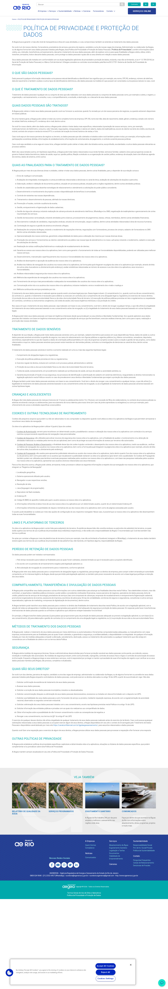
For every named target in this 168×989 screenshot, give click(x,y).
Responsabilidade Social (142, 845)
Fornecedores (98, 11)
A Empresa (90, 841)
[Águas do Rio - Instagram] (64, 865)
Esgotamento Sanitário (118, 848)
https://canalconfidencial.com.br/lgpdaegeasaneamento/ (75, 725)
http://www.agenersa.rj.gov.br (126, 876)
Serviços (113, 841)
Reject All (105, 972)
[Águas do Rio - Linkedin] (76, 865)
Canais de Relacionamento (143, 863)
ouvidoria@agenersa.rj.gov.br (77, 876)
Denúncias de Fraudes (141, 865)
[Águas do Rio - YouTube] (58, 865)
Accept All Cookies (105, 966)
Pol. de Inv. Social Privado (143, 848)
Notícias (88, 853)
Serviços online (142, 11)
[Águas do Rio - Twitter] (70, 865)
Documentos (114, 853)
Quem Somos (90, 845)
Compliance (89, 848)
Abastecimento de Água (118, 845)
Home (14, 19)
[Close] (130, 965)
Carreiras (86, 11)
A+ (146, 4)
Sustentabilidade (140, 841)
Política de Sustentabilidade (144, 851)
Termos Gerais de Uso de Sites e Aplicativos (84, 893)
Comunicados (90, 857)
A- (153, 4)
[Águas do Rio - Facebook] (52, 865)
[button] (9, 973)
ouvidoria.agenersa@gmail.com (102, 876)
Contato (136, 856)
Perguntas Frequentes (142, 860)
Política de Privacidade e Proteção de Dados (84, 895)
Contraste (134, 4)
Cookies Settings (106, 979)
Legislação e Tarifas (117, 851)
